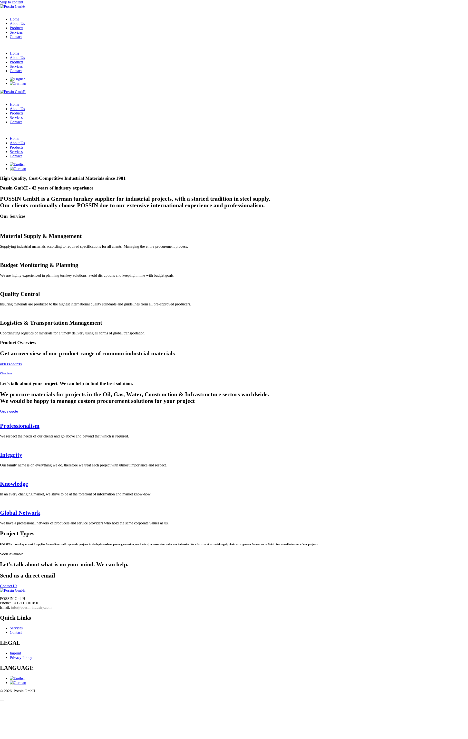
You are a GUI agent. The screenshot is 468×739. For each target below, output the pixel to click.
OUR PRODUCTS (11, 364)
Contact (16, 37)
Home (14, 19)
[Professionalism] (1, 416)
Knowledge (14, 484)
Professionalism (19, 426)
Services (16, 32)
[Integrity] (1, 444)
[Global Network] (1, 502)
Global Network (20, 513)
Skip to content (11, 2)
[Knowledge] (1, 473)
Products (16, 28)
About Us (17, 23)
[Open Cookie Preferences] (36, 737)
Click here (6, 373)
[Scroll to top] (2, 700)
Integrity (11, 455)
